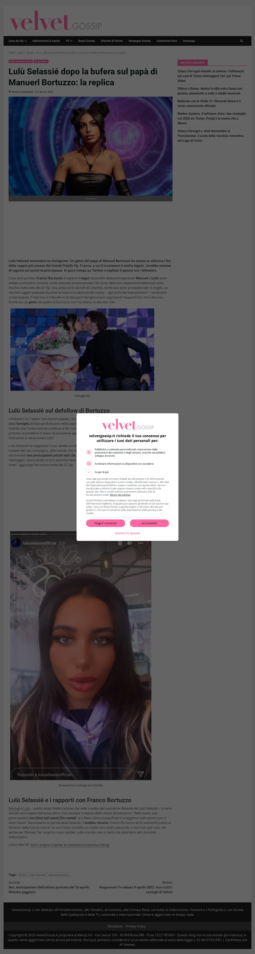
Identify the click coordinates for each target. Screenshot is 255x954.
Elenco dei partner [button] (120, 495)
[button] (127, 472)
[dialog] (127, 477)
